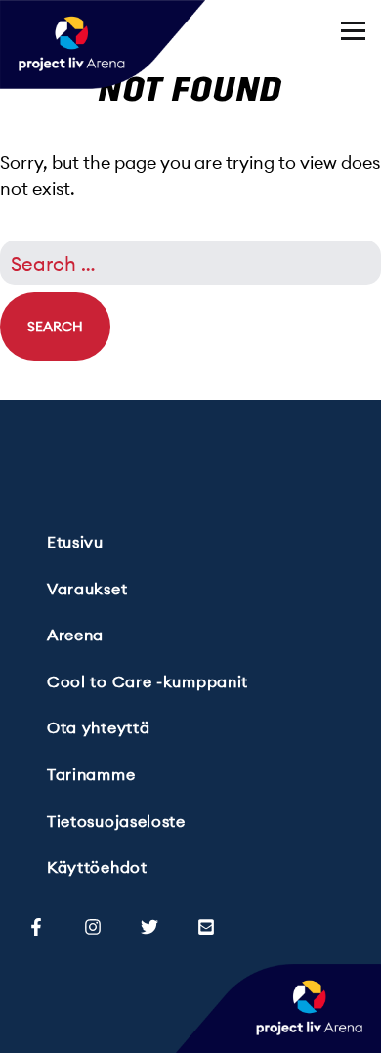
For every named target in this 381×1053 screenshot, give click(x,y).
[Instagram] (93, 924)
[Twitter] (149, 924)
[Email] (206, 924)
